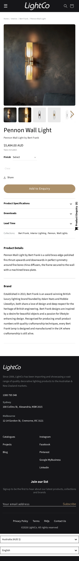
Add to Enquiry (39, 189)
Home (6, 18)
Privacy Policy (20, 521)
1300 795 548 (10, 395)
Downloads (10, 213)
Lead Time (9, 223)
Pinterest (44, 452)
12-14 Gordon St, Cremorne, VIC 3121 (23, 421)
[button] (65, 6)
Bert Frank (23, 18)
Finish (7, 157)
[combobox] (39, 539)
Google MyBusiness (50, 460)
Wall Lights (62, 233)
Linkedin (44, 467)
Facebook (45, 444)
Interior (14, 18)
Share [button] (10, 177)
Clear (7, 168)
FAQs (46, 521)
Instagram (45, 437)
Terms (36, 521)
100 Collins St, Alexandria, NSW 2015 (22, 407)
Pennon (51, 233)
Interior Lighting (38, 233)
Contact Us (60, 521)
